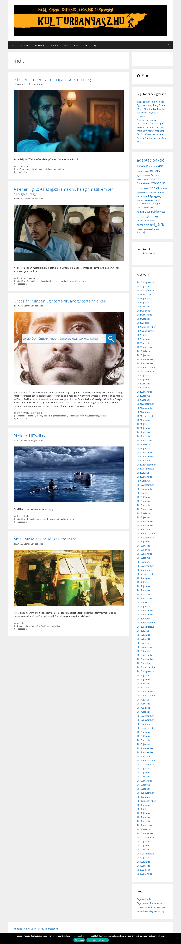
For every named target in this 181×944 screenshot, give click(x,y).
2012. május (143, 776)
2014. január (143, 711)
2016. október (144, 618)
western (140, 229)
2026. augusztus (145, 282)
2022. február (144, 395)
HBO (143, 189)
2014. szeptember (146, 695)
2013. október (144, 723)
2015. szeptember (146, 667)
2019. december (145, 484)
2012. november (145, 752)
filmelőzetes (144, 183)
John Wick (39, 169)
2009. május (143, 865)
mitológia (48, 169)
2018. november (145, 525)
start (13, 45)
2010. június (143, 845)
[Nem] (177, 938)
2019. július (143, 492)
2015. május (143, 683)
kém (145, 196)
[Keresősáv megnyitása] (169, 45)
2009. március (144, 873)
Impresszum (51, 928)
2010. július (143, 841)
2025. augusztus (145, 290)
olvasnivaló (40, 45)
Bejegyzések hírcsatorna (149, 903)
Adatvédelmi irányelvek (98, 940)
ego (95, 45)
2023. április (143, 343)
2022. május (143, 383)
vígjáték (158, 224)
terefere (54, 45)
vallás (74, 519)
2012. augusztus (145, 764)
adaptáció (21, 281)
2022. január (143, 399)
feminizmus (155, 178)
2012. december (145, 748)
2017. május (143, 590)
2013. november (145, 719)
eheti (65, 45)
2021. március (144, 440)
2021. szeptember (146, 416)
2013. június (143, 736)
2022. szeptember (146, 367)
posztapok (141, 203)
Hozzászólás (22, 172)
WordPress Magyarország (150, 911)
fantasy (155, 175)
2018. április (143, 549)
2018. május (143, 545)
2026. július (143, 286)
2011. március (144, 825)
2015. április (143, 687)
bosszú (25, 169)
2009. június (143, 861)
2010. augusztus (145, 837)
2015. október (144, 663)
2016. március (144, 646)
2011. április (143, 821)
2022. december (145, 359)
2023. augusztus (145, 330)
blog (19, 623)
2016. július (143, 630)
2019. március (144, 509)
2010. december (145, 833)
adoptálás (31, 415)
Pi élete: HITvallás (29, 435)
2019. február (144, 513)
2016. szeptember (146, 622)
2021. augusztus (145, 420)
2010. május (143, 849)
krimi (139, 196)
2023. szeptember (146, 326)
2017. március (144, 598)
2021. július (143, 424)
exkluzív (20, 166)
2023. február (144, 351)
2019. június (143, 497)
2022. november (145, 363)
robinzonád (54, 519)
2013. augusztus (145, 732)
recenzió (149, 207)
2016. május (143, 638)
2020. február (144, 480)
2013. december (145, 715)
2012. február (144, 784)
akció (19, 169)
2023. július (143, 334)
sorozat (162, 211)
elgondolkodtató (58, 415)
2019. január (143, 517)
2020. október (144, 460)
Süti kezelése (36, 928)
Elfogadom (79, 940)
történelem (144, 225)
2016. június (143, 634)
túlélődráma (65, 519)
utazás (103, 415)
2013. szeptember (146, 727)
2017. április (143, 594)
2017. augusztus (145, 578)
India (31, 169)
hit (34, 519)
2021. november (145, 407)
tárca (86, 45)
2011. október (144, 796)
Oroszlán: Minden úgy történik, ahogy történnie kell (60, 301)
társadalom (59, 169)
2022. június (143, 379)
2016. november (145, 614)
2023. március (144, 347)
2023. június (143, 338)
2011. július (143, 808)
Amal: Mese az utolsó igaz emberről (45, 539)
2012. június (143, 772)
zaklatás (156, 229)
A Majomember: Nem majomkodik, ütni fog (52, 79)
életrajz (46, 415)
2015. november (145, 659)
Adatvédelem (21, 928)
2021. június (143, 428)
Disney (146, 171)
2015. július (143, 675)
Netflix (158, 200)
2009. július (143, 857)
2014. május (143, 703)
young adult (148, 229)
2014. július (143, 699)
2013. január (143, 744)
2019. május (143, 501)
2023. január (143, 355)
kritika (39, 413)
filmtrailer (25, 413)
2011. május (143, 817)
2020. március (144, 476)
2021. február (144, 444)
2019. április (143, 505)
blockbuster (154, 165)
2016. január (143, 651)
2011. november (145, 792)
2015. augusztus (145, 671)
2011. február (144, 829)
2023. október (144, 322)
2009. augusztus (145, 853)
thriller (153, 216)
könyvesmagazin (28, 278)
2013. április (143, 740)
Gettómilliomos (33, 281)
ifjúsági (140, 192)
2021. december (145, 403)
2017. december (145, 565)
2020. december (145, 452)
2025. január (143, 298)
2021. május (143, 432)
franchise (158, 183)
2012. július (143, 768)
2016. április (143, 642)
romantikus (143, 211)
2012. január (143, 788)
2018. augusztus (145, 537)
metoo (151, 200)
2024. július (143, 302)
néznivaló (25, 45)
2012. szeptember (146, 760)
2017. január (143, 606)
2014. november (145, 691)
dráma (39, 415)
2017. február (144, 602)
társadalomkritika (52, 626)
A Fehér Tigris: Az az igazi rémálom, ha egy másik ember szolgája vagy (63, 191)
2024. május (143, 306)
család (140, 171)
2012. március (144, 780)
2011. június (143, 813)
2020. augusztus (145, 468)
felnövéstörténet (143, 179)
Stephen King (142, 217)
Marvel (140, 200)
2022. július (143, 375)
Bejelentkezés (144, 899)
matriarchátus (66, 281)
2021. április (143, 436)
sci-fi (154, 211)
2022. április (143, 387)
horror (154, 188)
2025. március (144, 294)
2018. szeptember (146, 533)
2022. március (144, 391)
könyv (33, 413)
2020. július (143, 472)
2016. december (145, 610)
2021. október (144, 411)
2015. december (145, 655)
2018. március (144, 553)
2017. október (144, 570)
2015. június (143, 679)
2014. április (143, 707)
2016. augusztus (145, 626)
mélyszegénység (80, 281)
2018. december (145, 521)
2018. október (144, 529)
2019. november (145, 488)
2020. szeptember (146, 464)
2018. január (143, 561)
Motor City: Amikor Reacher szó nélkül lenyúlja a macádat (151, 112)
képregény (154, 196)
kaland (45, 519)
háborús (163, 188)
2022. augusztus (145, 371)
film (26, 166)
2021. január (143, 448)
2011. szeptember (146, 800)
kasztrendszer (52, 281)
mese (146, 200)
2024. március (144, 314)
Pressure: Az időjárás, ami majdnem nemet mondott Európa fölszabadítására (150, 131)
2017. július (143, 582)
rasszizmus (141, 207)
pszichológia (153, 203)
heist (147, 188)
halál (139, 188)
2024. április (143, 310)
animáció (141, 165)
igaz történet (73, 415)
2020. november (145, 456)
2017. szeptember (146, 573)
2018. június (143, 541)
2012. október (144, 756)
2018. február (144, 557)
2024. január (143, 318)
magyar (164, 197)
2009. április (143, 869)
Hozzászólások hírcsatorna (151, 907)
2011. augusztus (145, 805)
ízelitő (75, 45)
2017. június (143, 586)
